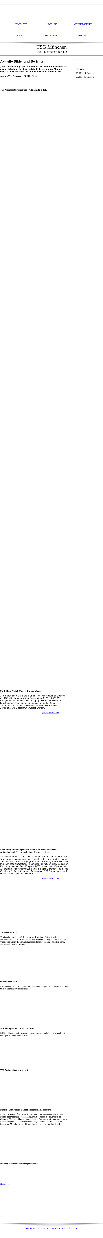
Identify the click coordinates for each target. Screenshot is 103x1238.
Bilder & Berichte (52, 36)
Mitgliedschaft (82, 24)
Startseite (21, 24)
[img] (51, 11)
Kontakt (83, 36)
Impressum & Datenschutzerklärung (51, 1228)
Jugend (21, 36)
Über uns (52, 24)
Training (90, 73)
